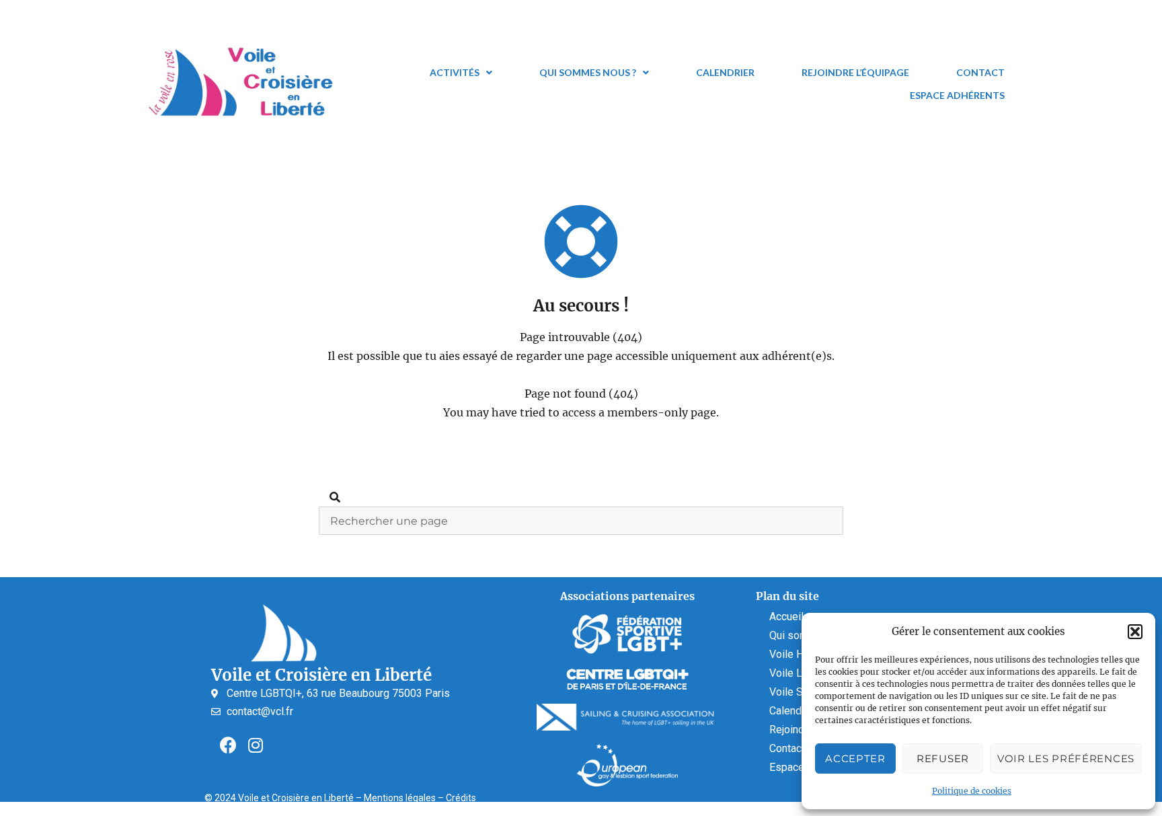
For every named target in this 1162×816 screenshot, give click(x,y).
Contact (980, 72)
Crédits (461, 797)
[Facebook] (228, 745)
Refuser (943, 758)
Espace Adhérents (957, 95)
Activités (454, 72)
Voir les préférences (1065, 758)
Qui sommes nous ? (587, 72)
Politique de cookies (971, 791)
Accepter (855, 758)
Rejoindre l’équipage (855, 72)
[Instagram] (255, 745)
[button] (1135, 631)
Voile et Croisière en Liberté (321, 675)
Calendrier (725, 72)
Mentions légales (400, 797)
